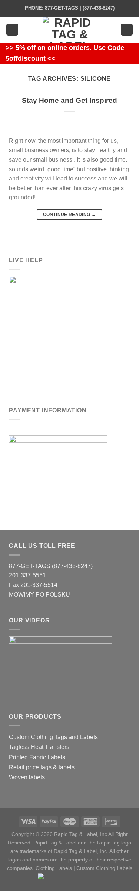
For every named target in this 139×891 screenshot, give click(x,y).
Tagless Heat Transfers (39, 747)
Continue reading (69, 214)
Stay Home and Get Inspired (69, 100)
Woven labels (27, 777)
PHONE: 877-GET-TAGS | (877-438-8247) (70, 8)
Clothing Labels (54, 868)
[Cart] (127, 30)
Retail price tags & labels (42, 767)
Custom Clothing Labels (104, 868)
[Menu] (12, 30)
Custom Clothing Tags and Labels (53, 737)
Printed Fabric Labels (37, 757)
